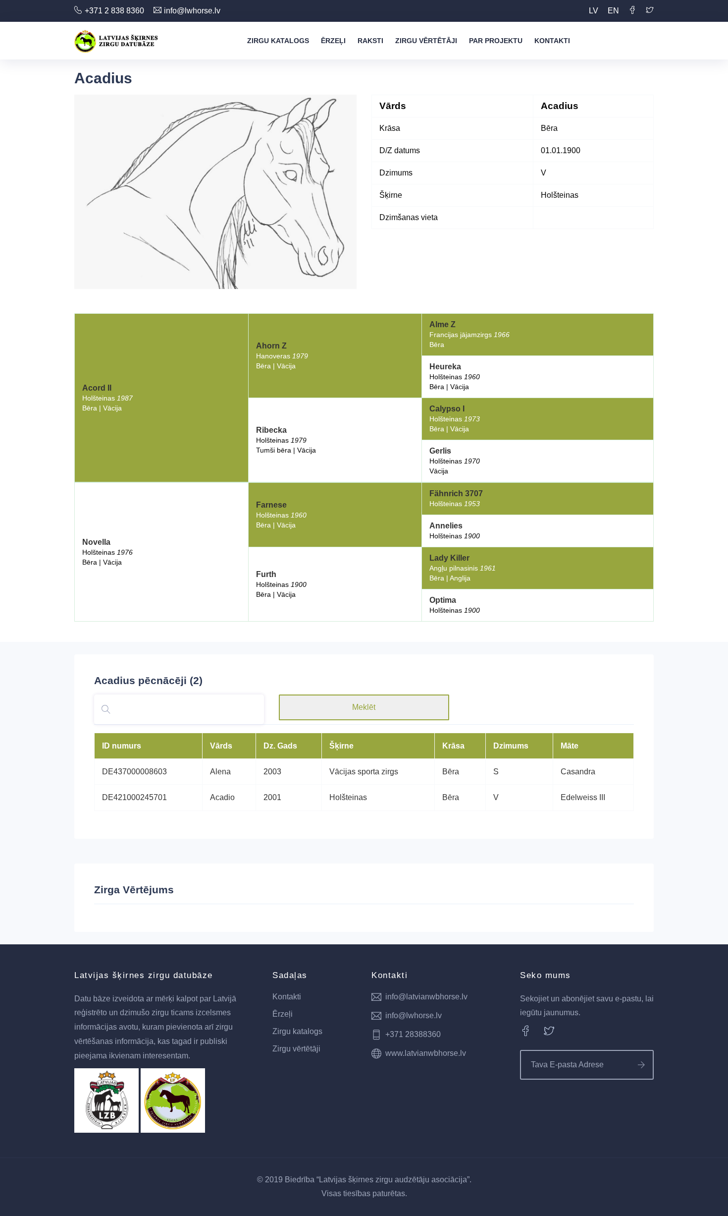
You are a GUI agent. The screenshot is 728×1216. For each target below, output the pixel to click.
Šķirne (341, 746)
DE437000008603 (134, 771)
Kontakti (552, 41)
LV (593, 10)
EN (613, 10)
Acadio (222, 797)
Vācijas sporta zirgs (363, 771)
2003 (272, 771)
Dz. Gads (280, 746)
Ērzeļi (333, 41)
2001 (272, 797)
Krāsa (453, 746)
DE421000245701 (134, 797)
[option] (215, 192)
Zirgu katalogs (278, 41)
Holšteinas (348, 797)
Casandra (578, 771)
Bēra (450, 771)
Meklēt (363, 707)
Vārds (221, 746)
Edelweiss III (583, 797)
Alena (220, 771)
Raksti (370, 41)
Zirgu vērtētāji (426, 41)
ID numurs (121, 746)
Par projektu (495, 41)
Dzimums (510, 746)
